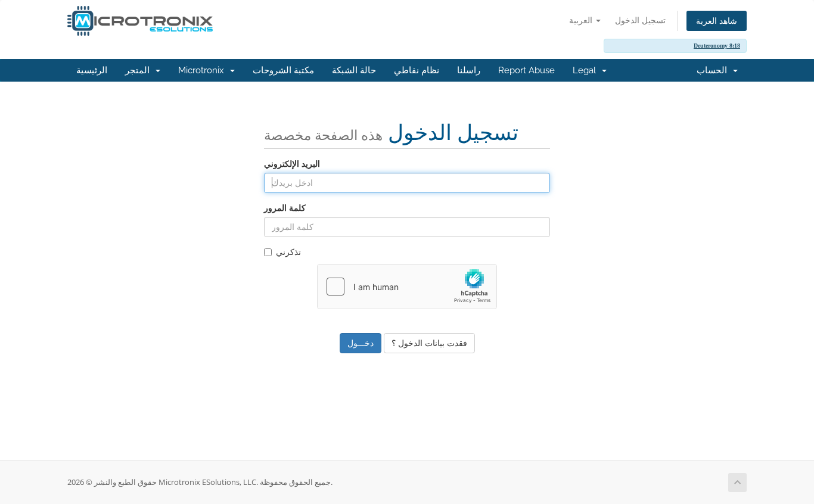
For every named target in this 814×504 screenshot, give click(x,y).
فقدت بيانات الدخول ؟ (429, 343)
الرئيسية (91, 70)
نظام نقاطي (416, 70)
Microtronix (203, 70)
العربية (582, 20)
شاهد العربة (716, 20)
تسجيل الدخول (640, 20)
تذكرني (288, 251)
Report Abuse (526, 70)
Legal (587, 70)
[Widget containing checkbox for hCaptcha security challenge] (407, 286)
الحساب (714, 70)
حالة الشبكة (354, 70)
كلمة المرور (285, 207)
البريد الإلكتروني (292, 163)
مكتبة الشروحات (283, 70)
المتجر (139, 70)
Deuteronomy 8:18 (717, 45)
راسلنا (468, 70)
